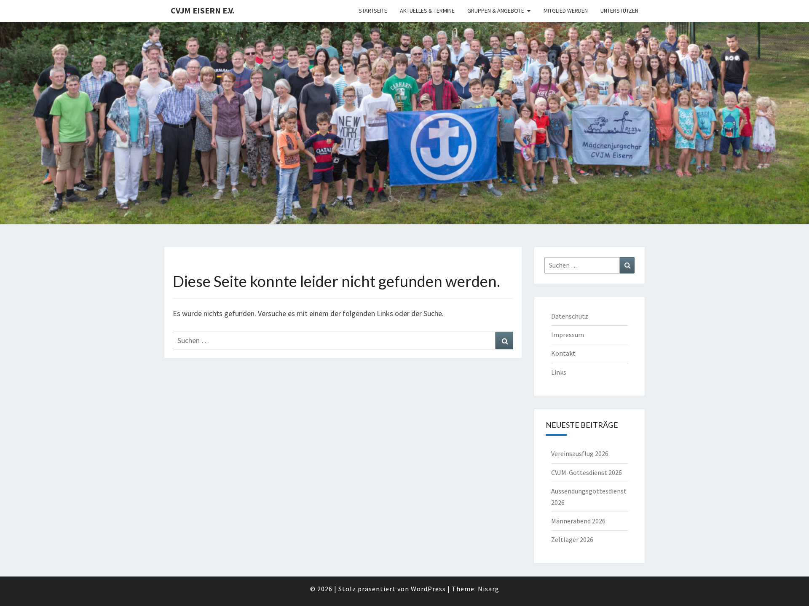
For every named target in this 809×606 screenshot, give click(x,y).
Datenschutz (569, 316)
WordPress (428, 589)
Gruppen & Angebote (495, 10)
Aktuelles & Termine (427, 10)
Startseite (373, 10)
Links (558, 372)
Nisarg (488, 589)
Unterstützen (619, 10)
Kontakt (563, 353)
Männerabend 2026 (578, 521)
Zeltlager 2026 (572, 539)
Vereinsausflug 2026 (579, 453)
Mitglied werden (566, 10)
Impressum (567, 334)
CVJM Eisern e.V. (202, 10)
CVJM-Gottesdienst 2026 (586, 472)
